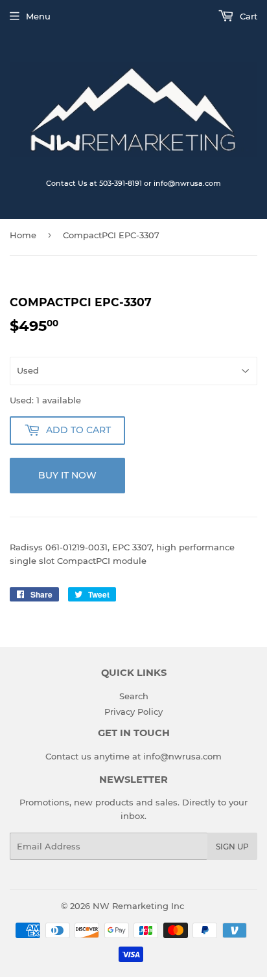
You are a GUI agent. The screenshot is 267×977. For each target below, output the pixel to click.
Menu (38, 16)
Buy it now (67, 475)
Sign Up (232, 846)
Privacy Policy (133, 711)
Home (23, 235)
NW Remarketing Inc (138, 906)
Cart (247, 16)
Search (133, 696)
